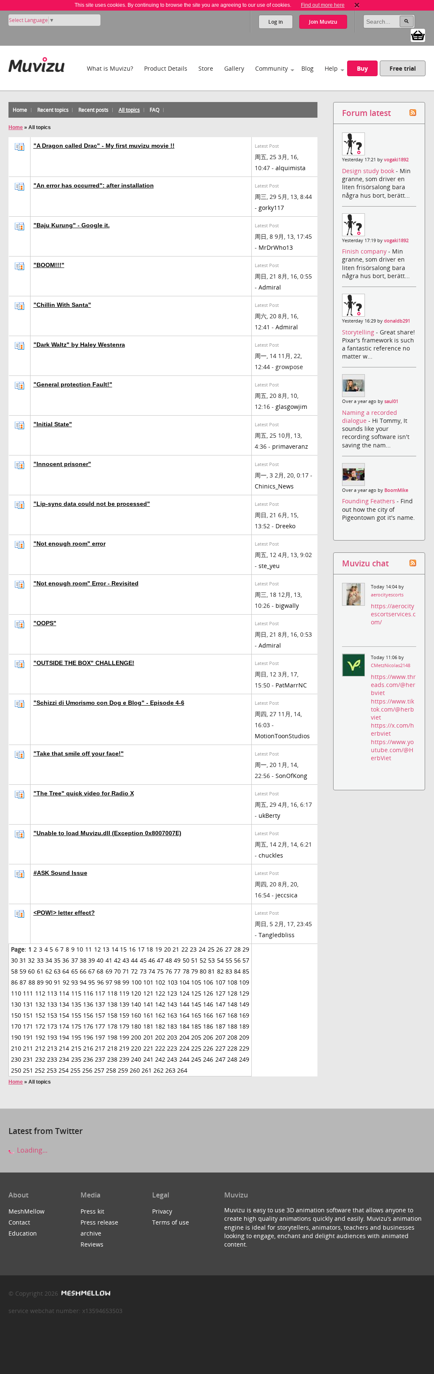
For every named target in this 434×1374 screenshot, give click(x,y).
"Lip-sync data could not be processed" (91, 503)
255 (75, 1070)
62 (48, 971)
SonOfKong (291, 776)
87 (22, 982)
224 (184, 1048)
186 (208, 1026)
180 (136, 1026)
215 (76, 1048)
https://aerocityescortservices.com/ (393, 614)
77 (177, 971)
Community (271, 68)
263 (170, 1070)
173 (52, 1026)
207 (220, 1037)
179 (124, 1026)
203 (172, 1037)
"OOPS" (44, 623)
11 (88, 949)
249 (244, 1059)
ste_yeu (269, 566)
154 (64, 1015)
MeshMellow (26, 1211)
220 (136, 1048)
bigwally (287, 605)
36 (65, 960)
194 (64, 1037)
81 (211, 971)
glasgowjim (291, 407)
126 (208, 993)
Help (331, 68)
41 (109, 960)
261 (147, 1070)
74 (151, 971)
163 (172, 1015)
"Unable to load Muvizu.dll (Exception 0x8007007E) (107, 833)
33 (40, 960)
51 (194, 960)
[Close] (356, 5)
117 (100, 993)
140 (136, 1004)
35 (57, 960)
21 (175, 949)
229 (244, 1048)
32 (31, 960)
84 (237, 971)
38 (83, 960)
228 (232, 1048)
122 (160, 993)
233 (52, 1059)
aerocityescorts (387, 595)
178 (112, 1026)
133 (52, 1004)
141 (148, 1004)
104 (184, 982)
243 (172, 1059)
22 (184, 949)
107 (220, 982)
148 (232, 1004)
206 (208, 1037)
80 (203, 971)
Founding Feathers (369, 501)
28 (237, 949)
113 (52, 993)
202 (160, 1037)
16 (132, 949)
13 (106, 949)
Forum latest (366, 113)
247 (220, 1059)
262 (158, 1070)
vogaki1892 (396, 160)
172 (40, 1026)
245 (196, 1059)
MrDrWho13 (276, 247)
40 (100, 960)
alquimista (290, 168)
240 (136, 1059)
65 (74, 971)
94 (83, 982)
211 (28, 1048)
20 (167, 949)
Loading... (31, 1150)
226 (208, 1048)
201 (148, 1037)
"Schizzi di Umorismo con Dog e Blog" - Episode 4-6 (108, 702)
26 (219, 949)
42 (117, 960)
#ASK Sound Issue (60, 872)
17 (141, 949)
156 (88, 1015)
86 (14, 982)
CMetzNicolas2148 (390, 665)
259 (123, 1070)
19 (158, 949)
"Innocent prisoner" (62, 464)
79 (194, 971)
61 (40, 971)
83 (228, 971)
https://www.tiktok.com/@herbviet (392, 709)
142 (160, 1004)
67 (91, 971)
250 (16, 1070)
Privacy (162, 1211)
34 (48, 960)
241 (148, 1059)
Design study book (369, 171)
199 (124, 1037)
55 (228, 960)
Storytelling (359, 332)
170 (16, 1026)
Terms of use (170, 1222)
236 (88, 1059)
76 (168, 971)
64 (65, 971)
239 (124, 1059)
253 (52, 1070)
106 (208, 982)
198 (112, 1037)
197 (100, 1037)
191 (28, 1037)
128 (232, 993)
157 (100, 1015)
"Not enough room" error (69, 543)
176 (88, 1026)
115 (76, 993)
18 (149, 949)
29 (245, 949)
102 (160, 982)
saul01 (391, 401)
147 (220, 1004)
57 (245, 960)
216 (88, 1048)
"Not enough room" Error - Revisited (86, 583)
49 (177, 960)
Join (323, 21)
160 (136, 1015)
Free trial (402, 68)
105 (196, 982)
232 (40, 1059)
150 (16, 1015)
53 (211, 960)
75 (160, 971)
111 (28, 993)
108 (232, 982)
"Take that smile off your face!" (78, 753)
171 (28, 1026)
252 (40, 1070)
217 (100, 1048)
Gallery (234, 68)
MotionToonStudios (282, 736)
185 (196, 1026)
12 (97, 949)
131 (28, 1004)
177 (100, 1026)
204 (184, 1037)
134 (64, 1004)
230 (16, 1059)
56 (237, 960)
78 (186, 971)
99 (125, 982)
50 (186, 960)
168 (232, 1015)
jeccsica (286, 895)
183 (172, 1026)
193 (52, 1037)
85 (245, 971)
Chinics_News (274, 486)
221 (148, 1048)
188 (232, 1026)
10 (79, 949)
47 (160, 960)
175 (76, 1026)
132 (40, 1004)
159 (124, 1015)
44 (134, 960)
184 (184, 1026)
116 (88, 993)
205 (196, 1037)
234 (64, 1059)
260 (135, 1070)
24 (202, 949)
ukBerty (269, 815)
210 (16, 1048)
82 (220, 971)
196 (88, 1037)
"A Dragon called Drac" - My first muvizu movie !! (104, 145)
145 (196, 1004)
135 (76, 1004)
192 (40, 1037)
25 (211, 949)
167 (220, 1015)
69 (109, 971)
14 (114, 949)
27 (228, 949)
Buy (362, 68)
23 (193, 949)
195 (76, 1037)
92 (66, 982)
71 (125, 971)
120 (136, 993)
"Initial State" (52, 424)
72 (134, 971)
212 (40, 1048)
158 (112, 1015)
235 (76, 1059)
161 (148, 1015)
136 (88, 1004)
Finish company (365, 251)
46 (151, 960)
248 (232, 1059)
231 (28, 1059)
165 (196, 1015)
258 (111, 1070)
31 (22, 960)
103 (172, 982)
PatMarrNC (291, 685)
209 (244, 1037)
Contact (19, 1222)
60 (31, 971)
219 (124, 1048)
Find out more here (323, 5)
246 (208, 1059)
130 (16, 1004)
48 (168, 960)
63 (57, 971)
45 (143, 960)
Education (22, 1233)
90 (48, 982)
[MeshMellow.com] (85, 1293)
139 (124, 1004)
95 (91, 982)
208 (232, 1037)
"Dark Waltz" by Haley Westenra (79, 344)
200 (136, 1037)
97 (109, 982)
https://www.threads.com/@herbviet (393, 685)
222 (160, 1048)
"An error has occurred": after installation (93, 185)
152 (40, 1015)
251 (28, 1070)
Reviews (92, 1244)
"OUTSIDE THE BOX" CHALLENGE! (83, 662)
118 (112, 993)
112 (40, 993)
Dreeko (285, 526)
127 (220, 993)
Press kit (92, 1211)
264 (182, 1070)
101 (148, 982)
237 (100, 1059)
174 (64, 1026)
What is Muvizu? (110, 68)
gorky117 (271, 208)
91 (57, 982)
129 (244, 993)
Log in (275, 21)
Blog (307, 68)
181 (148, 1026)
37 (74, 960)
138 (112, 1004)
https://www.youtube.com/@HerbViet (392, 750)
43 (125, 960)
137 (100, 1004)
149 (244, 1004)
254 (63, 1070)
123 (172, 993)
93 (74, 982)
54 (220, 960)
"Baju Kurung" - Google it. (71, 225)
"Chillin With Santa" (62, 304)
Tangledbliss (277, 935)
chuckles (271, 855)
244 (184, 1059)
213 (52, 1048)
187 (220, 1026)
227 (220, 1048)
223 (172, 1048)
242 (160, 1059)
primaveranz (290, 446)
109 (244, 982)
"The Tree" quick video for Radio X (83, 793)
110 (16, 993)
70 (117, 971)
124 (184, 993)
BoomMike (396, 490)
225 (196, 1048)
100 (136, 982)
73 (143, 971)
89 (40, 982)
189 (244, 1026)
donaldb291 (397, 321)
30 (14, 960)
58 (14, 971)
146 (208, 1004)
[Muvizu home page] (36, 63)
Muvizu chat (365, 563)
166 (208, 1015)
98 (117, 982)
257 (99, 1070)
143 (172, 1004)
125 (196, 993)
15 (123, 949)
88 (31, 982)
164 (184, 1015)
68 (100, 971)
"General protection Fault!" (72, 384)
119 (124, 993)
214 (64, 1048)
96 (100, 982)
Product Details (165, 68)
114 (64, 993)
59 (22, 971)
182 (160, 1026)
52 (203, 960)
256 (87, 1070)
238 (112, 1059)
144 (184, 1004)
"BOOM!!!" (48, 265)
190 (16, 1037)
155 (76, 1015)
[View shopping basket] (418, 34)
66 (83, 971)
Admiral (270, 287)
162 (160, 1015)
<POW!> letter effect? (64, 912)
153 (52, 1015)
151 (28, 1015)
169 (244, 1015)
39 (91, 960)
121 (148, 993)
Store (205, 68)
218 (112, 1048)
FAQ (154, 109)
